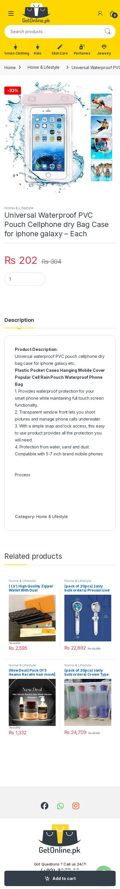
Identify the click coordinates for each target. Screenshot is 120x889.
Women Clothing (15, 53)
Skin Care (60, 53)
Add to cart (64, 878)
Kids (37, 53)
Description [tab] (19, 320)
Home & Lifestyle (43, 67)
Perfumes (82, 53)
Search (107, 31)
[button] (110, 88)
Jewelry (104, 53)
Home (9, 67)
